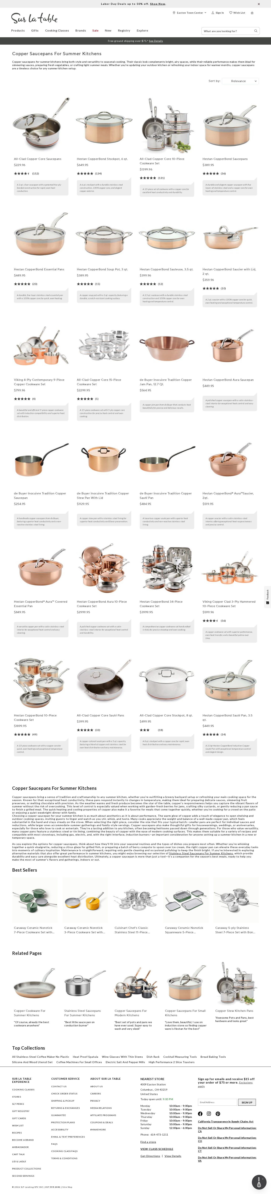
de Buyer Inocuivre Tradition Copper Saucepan (40, 496)
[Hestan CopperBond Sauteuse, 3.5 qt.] (167, 235)
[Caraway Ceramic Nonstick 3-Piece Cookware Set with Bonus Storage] (85, 900)
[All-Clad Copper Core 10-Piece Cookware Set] (167, 125)
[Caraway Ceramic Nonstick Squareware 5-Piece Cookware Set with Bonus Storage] (186, 900)
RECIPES (17, 1132)
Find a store (148, 1141)
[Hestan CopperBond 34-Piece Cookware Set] (167, 568)
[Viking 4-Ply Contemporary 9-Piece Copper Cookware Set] (41, 346)
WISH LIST (18, 1125)
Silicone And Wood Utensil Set (32, 1062)
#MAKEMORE (98, 1129)
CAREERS (95, 1093)
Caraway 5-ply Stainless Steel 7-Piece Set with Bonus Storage (235, 930)
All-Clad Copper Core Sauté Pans (100, 715)
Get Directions (150, 1155)
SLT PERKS (18, 1104)
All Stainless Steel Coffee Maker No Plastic (40, 1056)
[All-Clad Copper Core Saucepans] (41, 125)
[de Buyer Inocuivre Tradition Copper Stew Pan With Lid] (104, 459)
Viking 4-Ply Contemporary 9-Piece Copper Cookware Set (39, 382)
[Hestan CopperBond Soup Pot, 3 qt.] (104, 235)
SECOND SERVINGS (23, 1175)
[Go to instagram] (209, 1114)
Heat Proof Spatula (85, 1056)
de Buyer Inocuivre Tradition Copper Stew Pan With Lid (103, 496)
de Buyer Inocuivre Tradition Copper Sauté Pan (166, 496)
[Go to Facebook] (200, 1114)
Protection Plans (63, 1122)
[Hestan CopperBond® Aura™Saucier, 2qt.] (230, 459)
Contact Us (59, 1086)
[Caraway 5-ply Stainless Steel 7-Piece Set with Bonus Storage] (236, 900)
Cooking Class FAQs (64, 1151)
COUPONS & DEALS (101, 1122)
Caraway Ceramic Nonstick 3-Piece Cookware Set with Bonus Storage (83, 930)
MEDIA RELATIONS (101, 1108)
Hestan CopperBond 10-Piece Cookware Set (35, 718)
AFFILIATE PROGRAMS (103, 1115)
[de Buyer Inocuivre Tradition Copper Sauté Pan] (167, 459)
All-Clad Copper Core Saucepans (37, 159)
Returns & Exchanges (65, 1108)
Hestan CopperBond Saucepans (225, 159)
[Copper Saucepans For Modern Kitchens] (135, 983)
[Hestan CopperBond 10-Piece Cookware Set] (41, 681)
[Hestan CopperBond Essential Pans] (41, 235)
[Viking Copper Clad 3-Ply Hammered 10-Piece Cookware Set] (230, 568)
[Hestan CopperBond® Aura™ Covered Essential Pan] (41, 568)
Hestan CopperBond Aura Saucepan (228, 380)
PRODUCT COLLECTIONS (26, 1168)
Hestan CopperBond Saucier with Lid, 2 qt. (229, 272)
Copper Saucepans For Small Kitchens (185, 1013)
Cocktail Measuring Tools (180, 1056)
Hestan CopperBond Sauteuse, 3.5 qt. (167, 269)
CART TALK (18, 1154)
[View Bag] (255, 12)
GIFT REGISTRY (20, 1111)
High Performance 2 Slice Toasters (172, 1062)
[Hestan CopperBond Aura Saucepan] (230, 346)
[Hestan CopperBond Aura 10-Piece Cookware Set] (104, 568)
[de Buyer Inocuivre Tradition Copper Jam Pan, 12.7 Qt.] (167, 346)
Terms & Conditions (64, 1158)
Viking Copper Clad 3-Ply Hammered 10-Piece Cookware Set (229, 604)
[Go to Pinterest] (218, 1114)
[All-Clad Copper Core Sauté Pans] (104, 681)
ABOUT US (96, 1086)
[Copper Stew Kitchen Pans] (236, 983)
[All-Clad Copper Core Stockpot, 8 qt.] (167, 681)
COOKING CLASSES (23, 1089)
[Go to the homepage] (34, 14)
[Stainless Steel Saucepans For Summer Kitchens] (85, 983)
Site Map (67, 1187)
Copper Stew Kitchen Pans (234, 1011)
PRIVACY (95, 1100)
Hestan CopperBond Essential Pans (39, 269)
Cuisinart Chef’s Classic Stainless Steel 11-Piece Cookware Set (131, 930)
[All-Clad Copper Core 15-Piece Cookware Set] (104, 346)
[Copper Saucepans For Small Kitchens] (186, 983)
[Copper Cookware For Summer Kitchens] (35, 983)
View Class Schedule (156, 1148)
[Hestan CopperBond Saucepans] (230, 125)
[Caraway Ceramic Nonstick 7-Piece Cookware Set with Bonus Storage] (35, 900)
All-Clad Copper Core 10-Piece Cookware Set (162, 161)
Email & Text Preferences (68, 1136)
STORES (16, 1096)
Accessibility (59, 1129)
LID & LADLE (19, 1161)
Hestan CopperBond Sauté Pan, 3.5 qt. (227, 718)
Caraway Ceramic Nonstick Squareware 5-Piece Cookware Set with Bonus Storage (184, 930)
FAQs (54, 1144)
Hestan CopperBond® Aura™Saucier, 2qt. (228, 496)
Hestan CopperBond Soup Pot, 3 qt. (102, 269)
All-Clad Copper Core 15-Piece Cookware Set (99, 382)
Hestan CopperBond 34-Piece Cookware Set (161, 604)
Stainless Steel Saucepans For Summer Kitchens (201, 853)
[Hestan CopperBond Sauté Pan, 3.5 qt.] (230, 681)
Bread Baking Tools (213, 1056)
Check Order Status (64, 1093)
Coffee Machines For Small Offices (79, 1062)
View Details (173, 1155)
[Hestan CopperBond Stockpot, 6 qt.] (104, 125)
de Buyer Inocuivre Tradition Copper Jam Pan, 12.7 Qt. (166, 382)
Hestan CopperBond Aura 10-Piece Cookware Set (102, 604)
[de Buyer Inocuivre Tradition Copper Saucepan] (41, 459)
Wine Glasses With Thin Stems (122, 1056)
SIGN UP (247, 1102)
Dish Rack (153, 1056)
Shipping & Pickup (62, 1100)
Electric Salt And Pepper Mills (125, 1062)
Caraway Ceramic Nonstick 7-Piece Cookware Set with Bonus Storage (33, 930)
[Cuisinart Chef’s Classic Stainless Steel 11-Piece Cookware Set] (135, 900)
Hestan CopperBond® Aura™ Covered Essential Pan (40, 604)
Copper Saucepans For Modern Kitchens (131, 1013)
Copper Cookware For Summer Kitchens (30, 1013)
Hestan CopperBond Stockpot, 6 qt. (102, 159)
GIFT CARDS (19, 1118)
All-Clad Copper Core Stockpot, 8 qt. (166, 715)
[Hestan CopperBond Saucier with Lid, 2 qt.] (230, 235)
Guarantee (58, 1115)
